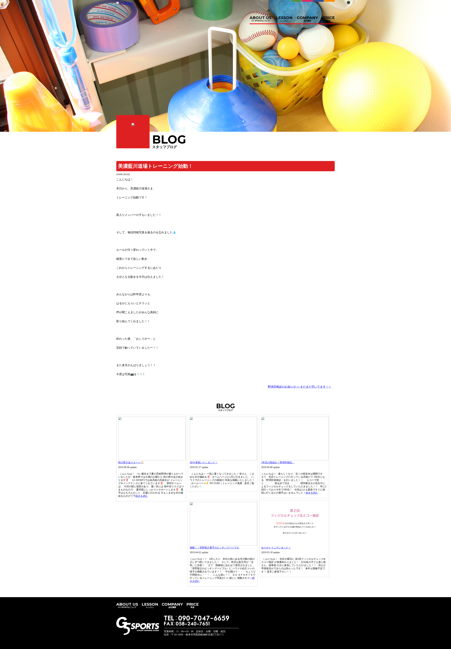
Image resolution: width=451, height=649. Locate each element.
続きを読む (141, 496)
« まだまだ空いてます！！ (314, 386)
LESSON (284, 17)
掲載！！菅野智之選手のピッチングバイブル (214, 547)
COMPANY (307, 17)
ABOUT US (260, 17)
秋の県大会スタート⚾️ (130, 462)
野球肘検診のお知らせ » (283, 386)
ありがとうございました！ (276, 547)
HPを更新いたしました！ (204, 462)
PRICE (328, 17)
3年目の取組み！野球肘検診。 (278, 462)
